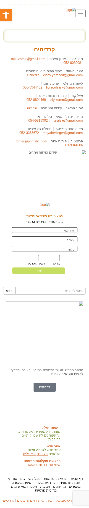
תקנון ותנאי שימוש (24, 486)
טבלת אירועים (30, 479)
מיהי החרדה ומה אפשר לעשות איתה (43, 466)
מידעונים (59, 486)
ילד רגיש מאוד (46, 482)
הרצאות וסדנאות (56, 479)
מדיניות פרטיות (46, 490)
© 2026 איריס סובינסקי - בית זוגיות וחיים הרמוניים (51, 500)
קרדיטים (8, 500)
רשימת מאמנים (22, 482)
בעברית (42, 454)
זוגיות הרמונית (70, 482)
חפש (9, 291)
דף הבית (77, 479)
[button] (6, 15)
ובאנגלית (29, 454)
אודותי (12, 479)
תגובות (45, 486)
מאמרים (75, 486)
